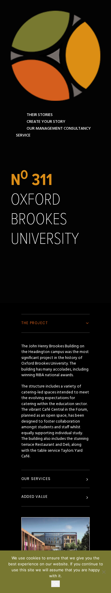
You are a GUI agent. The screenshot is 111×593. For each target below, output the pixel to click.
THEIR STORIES (40, 115)
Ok (55, 583)
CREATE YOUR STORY (46, 121)
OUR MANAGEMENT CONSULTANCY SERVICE (53, 132)
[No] (104, 572)
